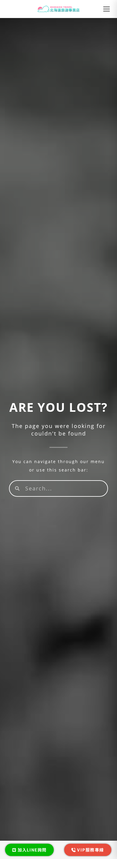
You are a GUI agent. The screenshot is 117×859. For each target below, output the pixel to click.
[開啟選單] (106, 9)
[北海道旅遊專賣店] (59, 9)
